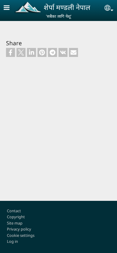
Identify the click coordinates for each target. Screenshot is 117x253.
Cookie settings (20, 235)
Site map (14, 223)
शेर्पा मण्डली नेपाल (67, 7)
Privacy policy (19, 229)
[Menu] (10, 8)
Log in (12, 241)
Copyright (16, 216)
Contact (14, 210)
